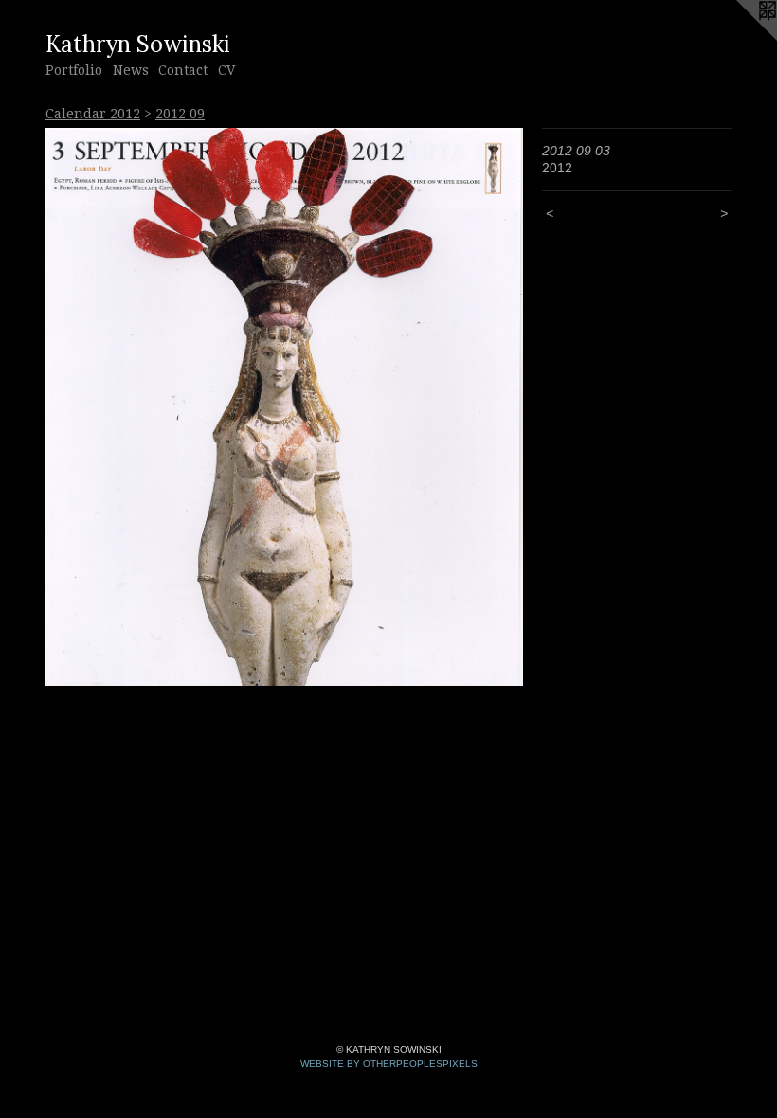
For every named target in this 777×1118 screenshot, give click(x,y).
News (131, 70)
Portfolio (73, 70)
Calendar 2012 (92, 113)
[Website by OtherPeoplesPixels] (739, 38)
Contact (183, 70)
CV (226, 70)
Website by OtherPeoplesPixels (389, 1063)
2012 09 (180, 113)
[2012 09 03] (284, 407)
